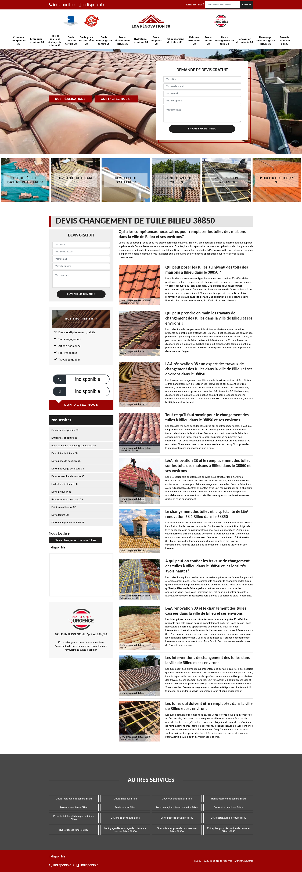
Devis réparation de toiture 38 (122, 40)
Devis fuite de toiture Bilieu (125, 817)
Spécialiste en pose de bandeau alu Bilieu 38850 (177, 830)
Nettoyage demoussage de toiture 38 (265, 40)
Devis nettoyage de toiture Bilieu (228, 817)
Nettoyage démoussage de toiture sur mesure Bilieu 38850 (125, 830)
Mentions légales (244, 860)
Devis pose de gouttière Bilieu (176, 817)
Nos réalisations (70, 98)
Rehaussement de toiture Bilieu (228, 798)
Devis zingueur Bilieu (125, 798)
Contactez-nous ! (116, 98)
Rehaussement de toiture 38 (175, 40)
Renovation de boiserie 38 (244, 40)
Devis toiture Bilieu (125, 807)
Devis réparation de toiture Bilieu (74, 798)
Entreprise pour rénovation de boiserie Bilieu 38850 (228, 830)
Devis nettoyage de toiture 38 (104, 40)
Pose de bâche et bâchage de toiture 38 (55, 40)
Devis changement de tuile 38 (224, 40)
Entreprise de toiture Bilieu (228, 807)
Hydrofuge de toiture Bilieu (73, 829)
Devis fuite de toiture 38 (71, 40)
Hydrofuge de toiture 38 (140, 40)
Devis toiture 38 (208, 40)
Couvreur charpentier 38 (19, 40)
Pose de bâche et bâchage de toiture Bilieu (73, 818)
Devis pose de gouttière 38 (86, 40)
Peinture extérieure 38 (194, 40)
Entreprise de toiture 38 (36, 40)
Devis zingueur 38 (156, 40)
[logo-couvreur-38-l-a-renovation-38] (151, 20)
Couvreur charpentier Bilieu (177, 798)
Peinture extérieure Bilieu (74, 807)
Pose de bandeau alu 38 (284, 40)
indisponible (64, 4)
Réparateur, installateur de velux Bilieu (177, 807)
